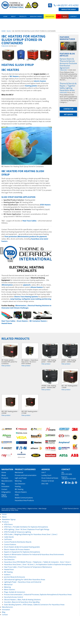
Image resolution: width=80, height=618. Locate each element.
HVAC (17, 495)
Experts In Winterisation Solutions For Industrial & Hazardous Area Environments (34, 554)
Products (22, 16)
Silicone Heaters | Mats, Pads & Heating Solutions (22, 600)
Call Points (8, 539)
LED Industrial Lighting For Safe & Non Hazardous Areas (24, 579)
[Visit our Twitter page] (62, 482)
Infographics (6, 492)
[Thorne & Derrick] (20, 5)
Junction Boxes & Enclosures (14, 577)
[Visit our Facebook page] (66, 482)
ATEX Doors (8, 524)
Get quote (68, 114)
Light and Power (21, 478)
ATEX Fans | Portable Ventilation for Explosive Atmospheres (26, 527)
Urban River (14, 510)
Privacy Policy (21, 508)
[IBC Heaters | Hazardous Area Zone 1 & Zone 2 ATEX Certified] (30, 351)
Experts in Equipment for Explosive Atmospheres (22, 552)
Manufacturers (36, 16)
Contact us (68, 109)
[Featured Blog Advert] (68, 46)
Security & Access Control (13, 597)
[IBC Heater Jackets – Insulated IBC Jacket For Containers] (10, 351)
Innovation (49, 16)
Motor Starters (9, 589)
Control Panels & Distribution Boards (17, 542)
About (13, 16)
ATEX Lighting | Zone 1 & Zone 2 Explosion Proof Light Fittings (26, 529)
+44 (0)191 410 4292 (67, 5)
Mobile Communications (24, 498)
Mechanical (19, 472)
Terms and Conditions (8, 508)
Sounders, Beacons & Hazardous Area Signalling (22, 602)
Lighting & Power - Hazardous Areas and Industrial (22, 582)
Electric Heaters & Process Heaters (17, 549)
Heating (18, 486)
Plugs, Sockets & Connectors (14, 592)
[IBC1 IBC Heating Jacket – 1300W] (70, 376)
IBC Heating (19, 489)
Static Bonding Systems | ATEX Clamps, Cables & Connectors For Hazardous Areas (34, 605)
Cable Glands (9, 537)
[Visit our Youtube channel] (73, 482)
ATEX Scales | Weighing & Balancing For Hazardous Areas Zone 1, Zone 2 (30, 534)
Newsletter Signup (68, 9)
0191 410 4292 (66, 474)
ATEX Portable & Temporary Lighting (17, 532)
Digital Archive (4, 496)
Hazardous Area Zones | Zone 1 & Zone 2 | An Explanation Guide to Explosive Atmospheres (37, 564)
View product (5, 366)
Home (5, 16)
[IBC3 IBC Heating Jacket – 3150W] (30, 402)
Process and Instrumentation (25, 475)
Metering (18, 481)
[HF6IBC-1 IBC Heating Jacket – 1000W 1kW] (50, 351)
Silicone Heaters (21, 492)
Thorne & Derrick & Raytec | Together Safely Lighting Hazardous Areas (68, 87)
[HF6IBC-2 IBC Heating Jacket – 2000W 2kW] (70, 351)
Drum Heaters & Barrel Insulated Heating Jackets (22, 547)
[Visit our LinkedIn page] (69, 482)
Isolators (7, 574)
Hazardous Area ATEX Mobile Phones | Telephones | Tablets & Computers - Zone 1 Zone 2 (37, 562)
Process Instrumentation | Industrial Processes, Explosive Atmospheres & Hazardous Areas (38, 594)
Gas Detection (20, 484)
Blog (65, 16)
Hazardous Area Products (24, 500)
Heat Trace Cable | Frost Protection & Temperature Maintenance (28, 567)
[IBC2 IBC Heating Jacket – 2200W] (10, 402)
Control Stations (10, 544)
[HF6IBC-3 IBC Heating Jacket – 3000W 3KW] (50, 376)
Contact (73, 16)
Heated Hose (9, 569)
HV (58, 16)
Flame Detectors (10, 557)
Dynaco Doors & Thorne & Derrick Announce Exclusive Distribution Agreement (68, 63)
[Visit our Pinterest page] (76, 482)
